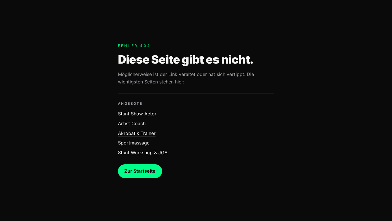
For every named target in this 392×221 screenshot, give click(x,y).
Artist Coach (131, 123)
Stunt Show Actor (137, 114)
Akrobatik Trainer (137, 133)
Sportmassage (134, 143)
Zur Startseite (140, 171)
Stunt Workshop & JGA (143, 152)
